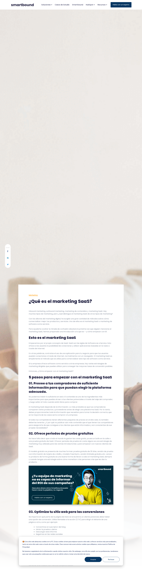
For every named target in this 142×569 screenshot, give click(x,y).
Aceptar (93, 559)
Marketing (33, 295)
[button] (46, 5)
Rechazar (111, 559)
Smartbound (77, 4)
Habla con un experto (121, 5)
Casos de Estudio (62, 4)
